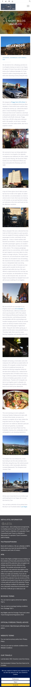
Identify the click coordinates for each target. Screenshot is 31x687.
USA (4, 59)
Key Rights (4, 612)
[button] (30, 1)
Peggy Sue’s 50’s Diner (18, 102)
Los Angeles (14, 57)
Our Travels (22, 57)
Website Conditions (6, 648)
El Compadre (19, 308)
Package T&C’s (8, 608)
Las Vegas (6, 57)
